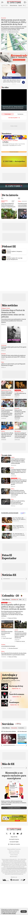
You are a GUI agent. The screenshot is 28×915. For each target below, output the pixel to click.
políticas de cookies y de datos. (9, 913)
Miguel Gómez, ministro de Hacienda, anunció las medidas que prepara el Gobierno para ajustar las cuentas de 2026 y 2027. (13, 28)
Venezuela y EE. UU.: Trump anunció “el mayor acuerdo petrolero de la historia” (12, 107)
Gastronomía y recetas (6, 390)
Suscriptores (14, 478)
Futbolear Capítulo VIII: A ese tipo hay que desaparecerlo (14, 258)
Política (19, 478)
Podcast (8, 256)
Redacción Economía (13, 32)
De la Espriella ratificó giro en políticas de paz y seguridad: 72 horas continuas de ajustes (19, 482)
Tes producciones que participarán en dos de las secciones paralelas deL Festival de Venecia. (13, 321)
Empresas (3, 353)
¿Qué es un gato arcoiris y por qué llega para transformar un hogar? (18, 502)
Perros (12, 468)
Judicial (3, 408)
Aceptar (24, 911)
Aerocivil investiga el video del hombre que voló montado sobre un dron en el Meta (21, 435)
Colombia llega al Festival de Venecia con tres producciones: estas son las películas (13, 313)
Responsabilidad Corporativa (14, 849)
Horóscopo (3, 345)
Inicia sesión (5, 145)
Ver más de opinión (13, 117)
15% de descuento (23, 731)
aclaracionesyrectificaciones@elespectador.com (17, 868)
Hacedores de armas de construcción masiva (6, 633)
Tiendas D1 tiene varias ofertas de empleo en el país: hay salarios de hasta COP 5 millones (13, 356)
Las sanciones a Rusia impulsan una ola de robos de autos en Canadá (7, 435)
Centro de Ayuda (14, 854)
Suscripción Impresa (14, 839)
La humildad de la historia (8, 646)
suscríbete (12, 145)
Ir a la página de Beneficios (14, 808)
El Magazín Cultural (5, 308)
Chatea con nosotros (15, 844)
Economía (3, 18)
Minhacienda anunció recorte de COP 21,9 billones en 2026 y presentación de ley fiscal (13, 22)
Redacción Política (12, 618)
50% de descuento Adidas (8, 731)
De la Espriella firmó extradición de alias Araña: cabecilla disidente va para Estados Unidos (13, 654)
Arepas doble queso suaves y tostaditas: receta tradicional (6, 393)
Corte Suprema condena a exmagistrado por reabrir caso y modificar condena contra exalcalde (18, 461)
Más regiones (18, 431)
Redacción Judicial (20, 641)
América (3, 431)
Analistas (3, 630)
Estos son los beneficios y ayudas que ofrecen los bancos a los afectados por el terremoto (20, 414)
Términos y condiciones (14, 851)
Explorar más (15, 688)
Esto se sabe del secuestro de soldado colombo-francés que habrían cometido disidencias (21, 635)
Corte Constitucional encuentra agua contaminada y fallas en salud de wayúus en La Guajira (6, 413)
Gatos (2, 362)
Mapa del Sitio (14, 836)
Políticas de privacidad (14, 852)
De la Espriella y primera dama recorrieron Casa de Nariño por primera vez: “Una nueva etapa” (18, 493)
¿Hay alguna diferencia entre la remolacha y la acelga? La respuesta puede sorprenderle (9, 205)
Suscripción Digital (14, 841)
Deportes (9, 250)
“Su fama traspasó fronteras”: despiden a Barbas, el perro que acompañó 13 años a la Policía (19, 472)
